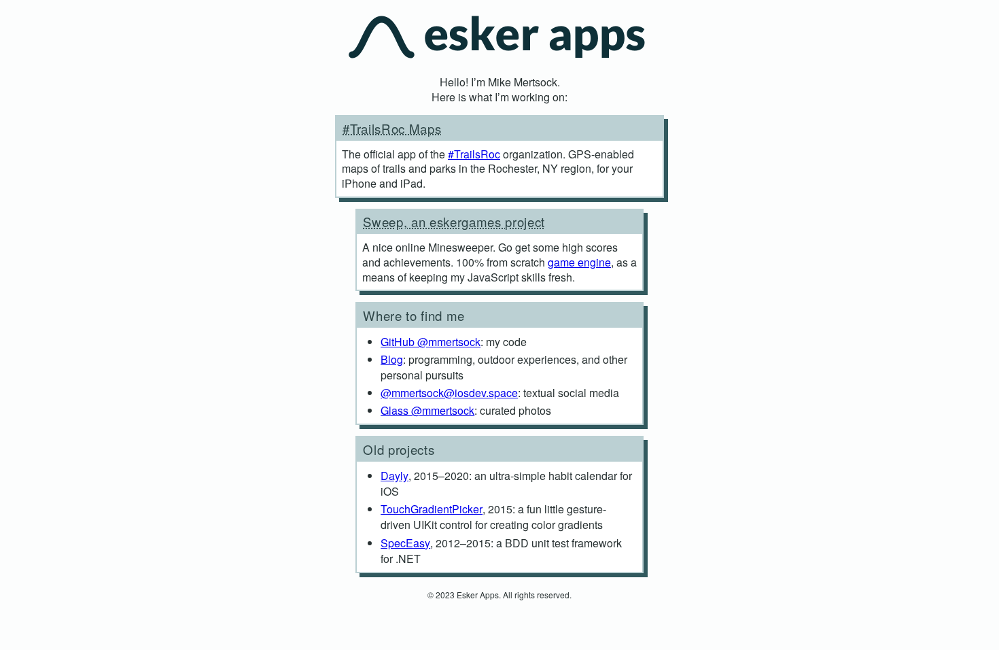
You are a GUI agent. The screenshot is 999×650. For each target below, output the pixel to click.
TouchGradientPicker (432, 509)
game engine (579, 262)
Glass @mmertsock (427, 410)
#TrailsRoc (474, 154)
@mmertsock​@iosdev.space (449, 392)
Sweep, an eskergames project (454, 221)
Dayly (394, 475)
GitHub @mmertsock (430, 341)
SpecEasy (405, 543)
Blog (392, 359)
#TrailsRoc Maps (392, 128)
